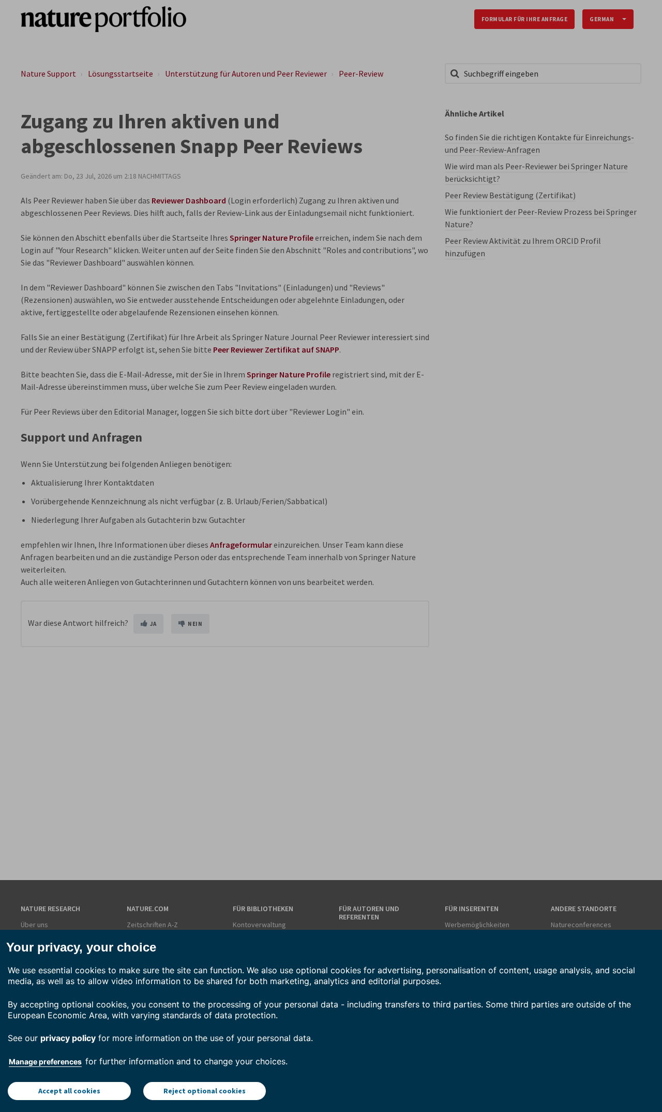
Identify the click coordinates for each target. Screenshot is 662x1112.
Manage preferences (45, 1061)
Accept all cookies (69, 1090)
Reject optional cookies (204, 1090)
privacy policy (68, 1038)
